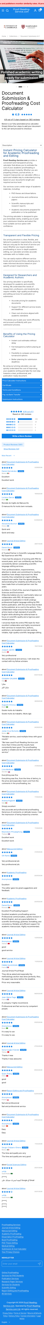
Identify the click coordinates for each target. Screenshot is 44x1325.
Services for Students (11, 1284)
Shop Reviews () (11, 449)
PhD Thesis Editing (10, 1243)
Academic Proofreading (16, 872)
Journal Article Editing (16, 541)
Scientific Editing (9, 1288)
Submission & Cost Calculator (14, 1249)
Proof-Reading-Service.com (21, 10)
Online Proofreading (10, 1272)
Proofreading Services (11, 1225)
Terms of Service (20, 1313)
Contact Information (28, 1316)
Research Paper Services (12, 1281)
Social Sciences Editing (16, 1164)
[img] (22, 411)
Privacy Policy (8, 1313)
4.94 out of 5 (28, 411)
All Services (7, 1294)
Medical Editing (8, 1246)
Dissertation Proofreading (12, 1237)
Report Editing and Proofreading (20, 1091)
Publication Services (10, 1278)
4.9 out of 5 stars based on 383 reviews (22, 119)
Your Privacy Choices (10, 1252)
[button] (7, 10)
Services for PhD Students (13, 1275)
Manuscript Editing (14, 849)
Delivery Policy (14, 1316)
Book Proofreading (9, 1240)
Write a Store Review (22, 436)
